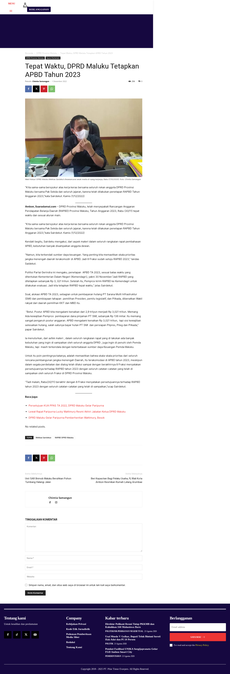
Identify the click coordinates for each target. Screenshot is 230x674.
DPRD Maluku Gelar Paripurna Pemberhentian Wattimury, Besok (67, 417)
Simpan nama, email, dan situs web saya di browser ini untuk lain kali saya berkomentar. (77, 585)
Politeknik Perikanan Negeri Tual (124, 631)
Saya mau (195, 637)
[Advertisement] (177, 78)
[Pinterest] (44, 89)
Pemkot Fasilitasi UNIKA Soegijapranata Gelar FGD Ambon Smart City (131, 650)
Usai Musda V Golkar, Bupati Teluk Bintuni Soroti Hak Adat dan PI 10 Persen (132, 638)
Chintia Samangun (40, 81)
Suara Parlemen (53, 58)
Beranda (29, 53)
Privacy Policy (202, 645)
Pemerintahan (113, 656)
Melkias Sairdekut (43, 437)
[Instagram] (57, 502)
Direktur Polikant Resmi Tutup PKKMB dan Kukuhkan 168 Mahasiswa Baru (129, 625)
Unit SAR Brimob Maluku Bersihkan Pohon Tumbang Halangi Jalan (48, 480)
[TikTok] (17, 634)
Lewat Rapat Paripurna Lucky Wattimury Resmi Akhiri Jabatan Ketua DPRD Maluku (77, 411)
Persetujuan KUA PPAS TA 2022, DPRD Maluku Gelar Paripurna (66, 405)
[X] (36, 89)
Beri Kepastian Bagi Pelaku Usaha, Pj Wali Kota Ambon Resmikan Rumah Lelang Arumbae (116, 480)
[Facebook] (28, 89)
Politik (109, 644)
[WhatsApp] (51, 89)
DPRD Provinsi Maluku (46, 53)
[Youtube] (35, 634)
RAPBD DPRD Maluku (64, 437)
